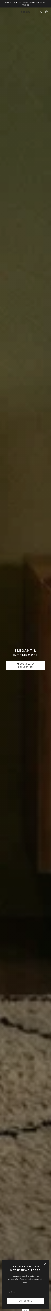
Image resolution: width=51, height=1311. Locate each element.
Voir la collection (25, 668)
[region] (25, 659)
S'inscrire (25, 1301)
